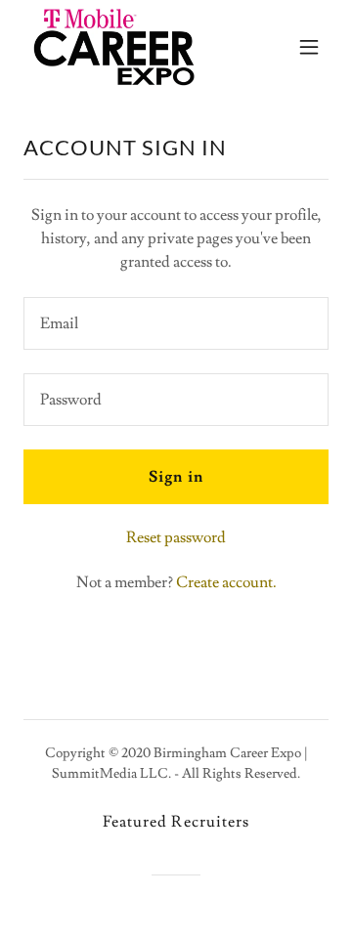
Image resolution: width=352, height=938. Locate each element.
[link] (114, 47)
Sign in (175, 477)
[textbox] (176, 323)
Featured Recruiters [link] (175, 821)
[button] (309, 46)
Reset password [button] (176, 537)
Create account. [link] (226, 582)
